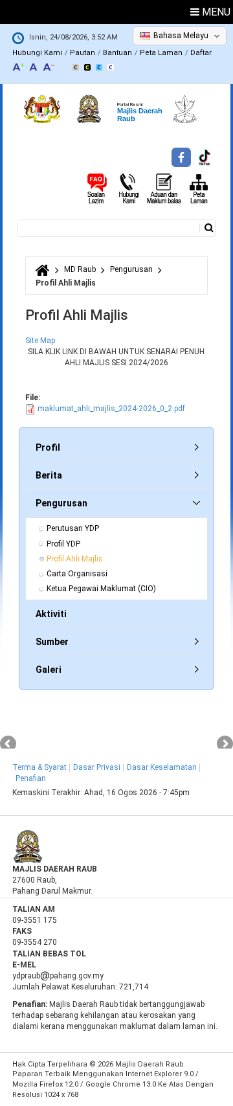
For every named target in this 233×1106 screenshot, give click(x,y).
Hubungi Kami (37, 53)
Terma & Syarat (39, 767)
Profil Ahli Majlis (75, 558)
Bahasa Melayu (180, 35)
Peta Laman (161, 53)
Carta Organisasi (77, 573)
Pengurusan (131, 269)
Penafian (31, 778)
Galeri (48, 669)
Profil (48, 447)
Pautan (82, 53)
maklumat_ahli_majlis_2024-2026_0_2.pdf (111, 408)
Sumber (52, 642)
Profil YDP (63, 543)
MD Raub (80, 269)
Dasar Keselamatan (162, 767)
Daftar (201, 53)
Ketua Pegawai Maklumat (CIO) (101, 588)
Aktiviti (51, 614)
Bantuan (117, 53)
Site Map (40, 340)
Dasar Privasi (96, 767)
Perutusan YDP (73, 528)
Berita (49, 475)
